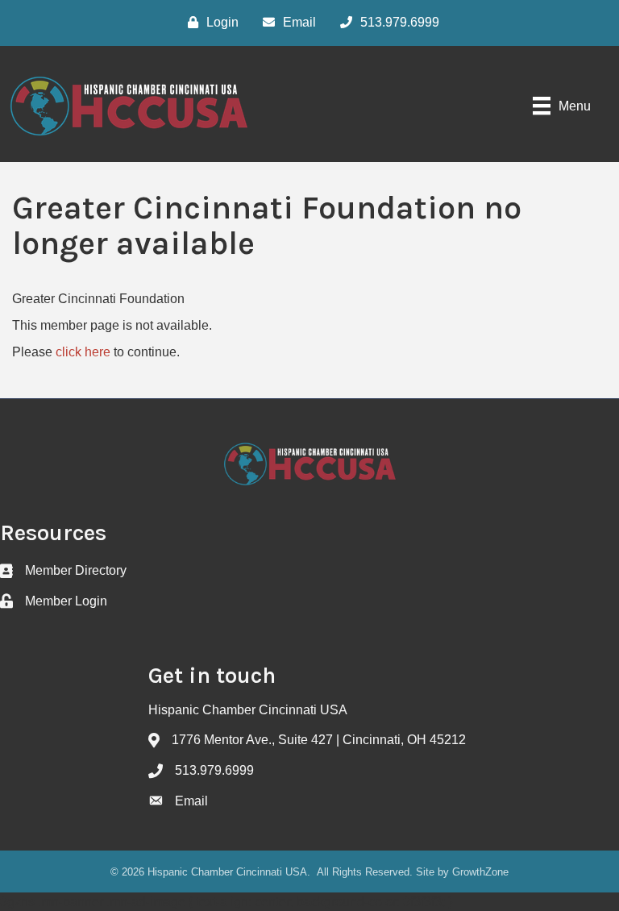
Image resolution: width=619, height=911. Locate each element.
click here (83, 352)
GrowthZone (480, 872)
